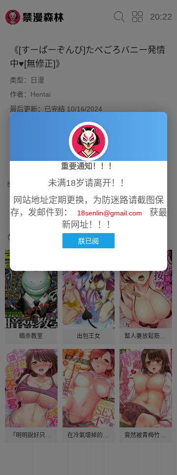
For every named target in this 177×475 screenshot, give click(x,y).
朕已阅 (88, 240)
